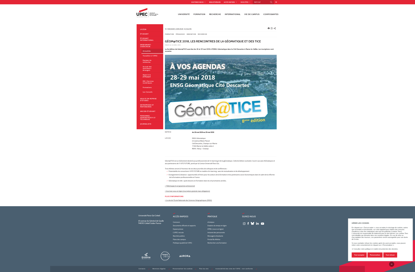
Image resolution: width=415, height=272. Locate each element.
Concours (176, 222)
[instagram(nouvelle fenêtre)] (244, 223)
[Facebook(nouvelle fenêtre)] (248, 223)
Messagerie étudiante (215, 236)
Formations (147, 87)
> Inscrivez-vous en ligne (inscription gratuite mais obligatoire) (187, 191)
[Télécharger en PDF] (271, 28)
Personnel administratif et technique (148, 117)
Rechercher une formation (217, 243)
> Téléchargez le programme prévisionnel (180, 186)
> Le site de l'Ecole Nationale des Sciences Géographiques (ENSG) (188, 200)
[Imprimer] (269, 28)
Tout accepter (359, 255)
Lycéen (143, 29)
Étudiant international (147, 39)
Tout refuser (390, 255)
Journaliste (145, 124)
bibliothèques (215, 2)
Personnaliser (375, 255)
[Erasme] (146, 256)
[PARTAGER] (275, 28)
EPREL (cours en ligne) (216, 229)
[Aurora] (184, 256)
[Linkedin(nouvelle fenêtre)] (257, 223)
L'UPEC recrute (178, 232)
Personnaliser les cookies (183, 269)
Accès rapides (229, 2)
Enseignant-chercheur (145, 46)
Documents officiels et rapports (184, 226)
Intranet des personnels (216, 232)
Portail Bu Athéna (214, 239)
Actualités (147, 51)
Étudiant (144, 34)
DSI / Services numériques (148, 82)
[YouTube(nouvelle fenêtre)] (262, 223)
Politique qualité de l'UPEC (182, 243)
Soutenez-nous (197, 2)
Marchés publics (179, 236)
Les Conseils (148, 92)
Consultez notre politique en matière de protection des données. (376, 249)
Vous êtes (245, 2)
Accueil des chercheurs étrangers (147, 68)
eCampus (211, 222)
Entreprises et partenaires (147, 106)
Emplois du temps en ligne (217, 226)
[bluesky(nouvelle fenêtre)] (252, 223)
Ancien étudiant (147, 111)
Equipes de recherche (147, 61)
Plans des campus (179, 239)
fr (276, 2)
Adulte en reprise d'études (148, 99)
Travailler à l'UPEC (150, 56)
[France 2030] (165, 256)
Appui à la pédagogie (147, 76)
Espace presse (178, 229)
